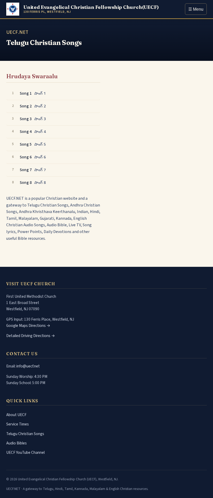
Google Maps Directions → (28, 325)
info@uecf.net (28, 366)
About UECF (16, 415)
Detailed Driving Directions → (30, 336)
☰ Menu (195, 9)
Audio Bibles (16, 443)
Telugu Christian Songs (25, 434)
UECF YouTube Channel (25, 452)
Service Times (17, 424)
